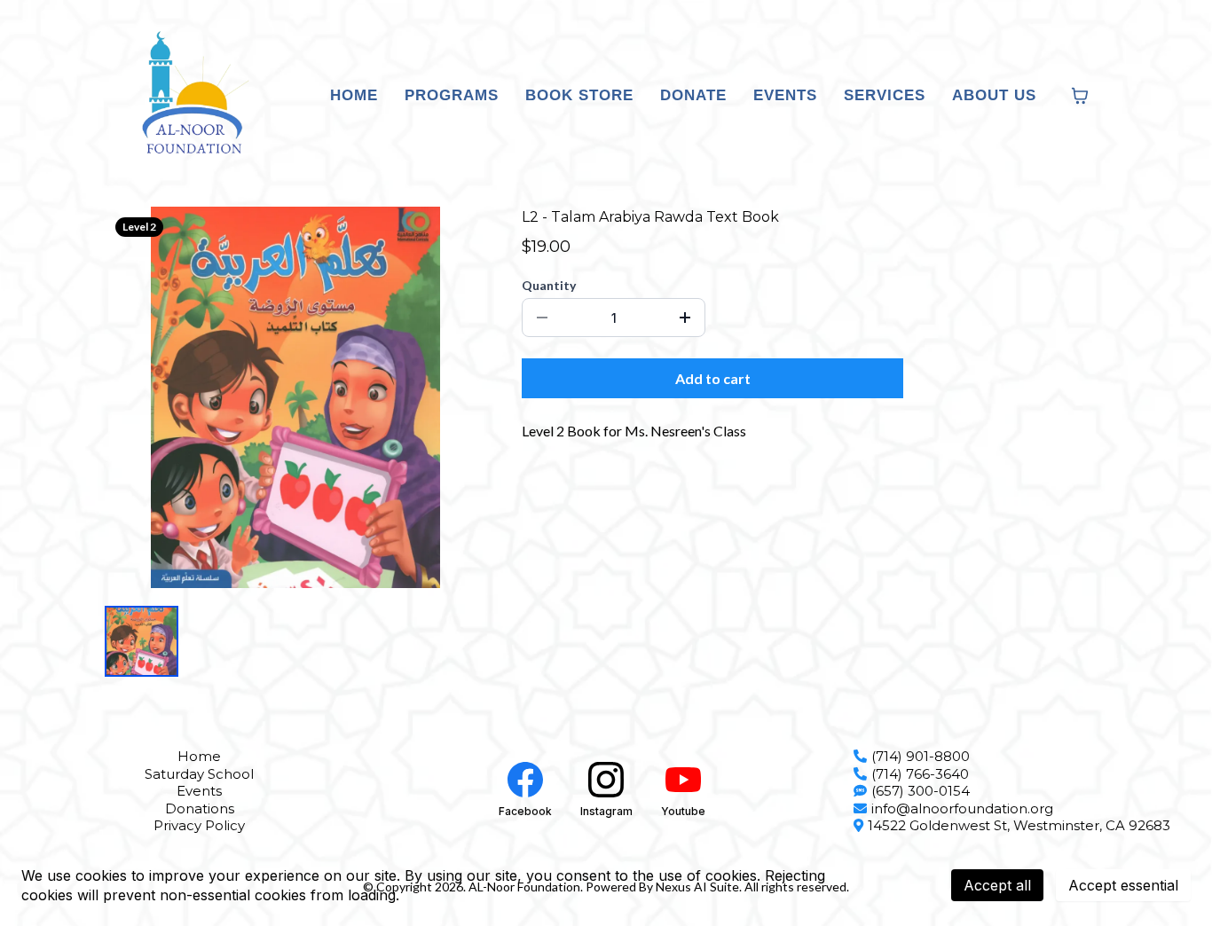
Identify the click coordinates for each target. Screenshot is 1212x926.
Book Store (579, 95)
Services (884, 95)
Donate (693, 95)
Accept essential (1123, 885)
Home (354, 95)
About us (994, 95)
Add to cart (713, 378)
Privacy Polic (195, 825)
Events (785, 95)
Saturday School (199, 773)
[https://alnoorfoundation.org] (189, 95)
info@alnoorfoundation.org (962, 808)
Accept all (997, 885)
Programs (452, 95)
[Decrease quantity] (542, 317)
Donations (199, 808)
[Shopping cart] (1080, 96)
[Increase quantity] (685, 317)
